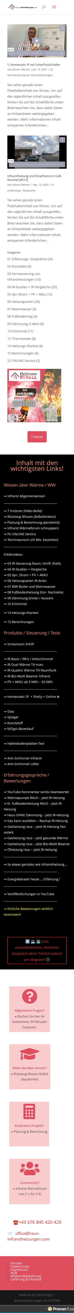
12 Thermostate (19, 338)
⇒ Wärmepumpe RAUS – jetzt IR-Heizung (34, 798)
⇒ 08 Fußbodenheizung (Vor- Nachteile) (33, 592)
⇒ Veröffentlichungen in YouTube (29, 894)
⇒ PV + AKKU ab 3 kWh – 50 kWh (28, 682)
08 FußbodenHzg (20, 316)
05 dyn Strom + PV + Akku (26, 294)
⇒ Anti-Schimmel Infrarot (23, 758)
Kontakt (16, 1263)
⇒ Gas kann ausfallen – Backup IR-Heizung (36, 821)
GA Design (44, 1295)
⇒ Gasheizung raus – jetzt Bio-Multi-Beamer (37, 844)
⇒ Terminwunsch (31, 540)
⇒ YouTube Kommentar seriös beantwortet (36, 792)
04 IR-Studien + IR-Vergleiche (29, 287)
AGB (14, 1273)
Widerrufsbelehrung (26, 1276)
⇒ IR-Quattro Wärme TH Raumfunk (30, 670)
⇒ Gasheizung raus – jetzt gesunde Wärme (36, 838)
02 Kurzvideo (17, 266)
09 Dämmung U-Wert (23, 324)
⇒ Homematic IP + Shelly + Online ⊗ (31, 696)
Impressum (19, 1269)
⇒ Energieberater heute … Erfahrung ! (32, 879)
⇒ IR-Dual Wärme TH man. (24, 664)
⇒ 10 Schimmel (16, 604)
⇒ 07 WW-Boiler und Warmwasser (30, 586)
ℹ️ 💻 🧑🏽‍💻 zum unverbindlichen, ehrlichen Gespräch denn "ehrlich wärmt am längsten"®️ (37, 950)
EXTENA (54, 1300)
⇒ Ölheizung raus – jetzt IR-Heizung (30, 849)
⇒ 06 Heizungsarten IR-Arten (25, 580)
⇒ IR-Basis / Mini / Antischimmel (28, 659)
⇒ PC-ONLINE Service (20, 534)
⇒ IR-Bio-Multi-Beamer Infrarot (27, 676)
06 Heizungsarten (20, 301)
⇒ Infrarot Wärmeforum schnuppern (31, 528)
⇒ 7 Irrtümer (23, 511)
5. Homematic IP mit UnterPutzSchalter (33, 65)
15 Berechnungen (20, 353)
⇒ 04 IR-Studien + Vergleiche (25, 569)
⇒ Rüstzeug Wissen (30, 516)
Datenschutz (20, 1266)
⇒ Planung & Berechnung (32, 522)
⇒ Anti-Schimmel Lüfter (21, 764)
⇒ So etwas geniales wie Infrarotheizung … (36, 864)
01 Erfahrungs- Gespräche (27, 259)
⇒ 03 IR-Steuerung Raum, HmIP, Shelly (32, 563)
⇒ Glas (9, 711)
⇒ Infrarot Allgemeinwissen (24, 496)
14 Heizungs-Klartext (22, 346)
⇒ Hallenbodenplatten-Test (24, 743)
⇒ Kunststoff (13, 723)
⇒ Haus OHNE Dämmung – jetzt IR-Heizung (36, 815)
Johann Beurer (21, 69)
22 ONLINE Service (21, 361)
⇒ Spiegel (11, 717)
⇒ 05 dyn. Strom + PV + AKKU (26, 575)
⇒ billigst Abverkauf (18, 728)
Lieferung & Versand (26, 1279)
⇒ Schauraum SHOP (19, 644)
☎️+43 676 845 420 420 (37, 1222)
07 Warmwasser (19, 309)
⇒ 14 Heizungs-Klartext (21, 613)
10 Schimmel (17, 331)
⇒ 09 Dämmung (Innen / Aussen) (28, 598)
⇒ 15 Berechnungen (19, 622)
